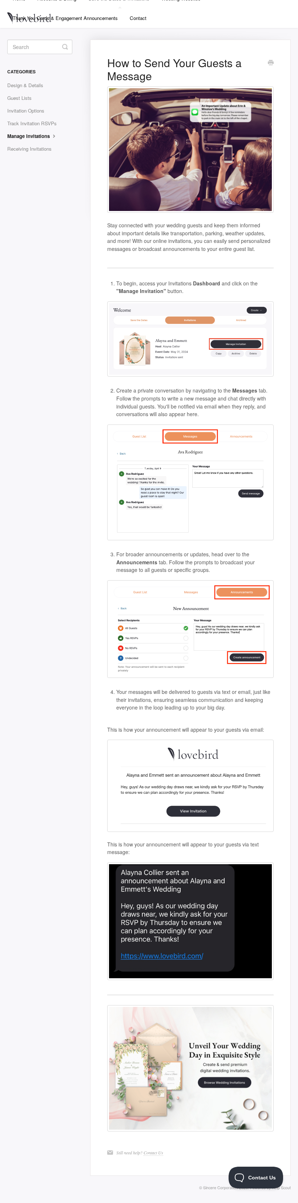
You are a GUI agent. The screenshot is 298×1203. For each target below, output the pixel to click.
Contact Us (153, 1152)
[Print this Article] (271, 63)
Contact (138, 18)
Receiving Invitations (29, 148)
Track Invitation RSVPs (32, 123)
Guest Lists (19, 97)
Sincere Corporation (220, 1187)
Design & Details (25, 85)
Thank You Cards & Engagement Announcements (65, 18)
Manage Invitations (29, 136)
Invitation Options (25, 110)
